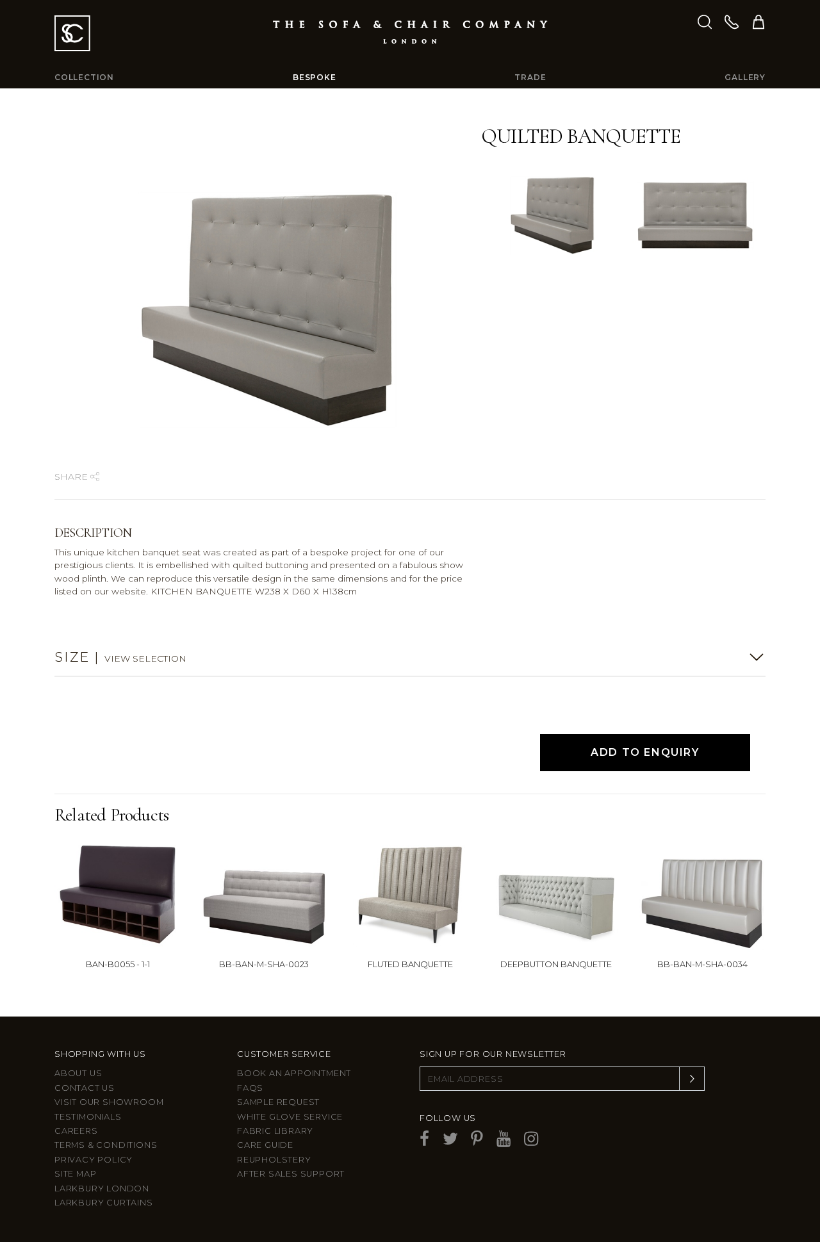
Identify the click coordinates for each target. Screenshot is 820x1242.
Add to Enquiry (645, 752)
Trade (530, 77)
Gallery (745, 77)
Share (72, 476)
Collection (84, 77)
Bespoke (314, 77)
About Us (78, 1073)
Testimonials (88, 1117)
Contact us (84, 1088)
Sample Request (278, 1102)
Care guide (265, 1145)
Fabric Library (275, 1131)
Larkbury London (101, 1188)
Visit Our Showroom (108, 1102)
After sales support (291, 1174)
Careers (76, 1131)
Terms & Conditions (105, 1145)
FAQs (250, 1088)
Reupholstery (274, 1159)
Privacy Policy (93, 1159)
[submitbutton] (692, 1078)
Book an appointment (294, 1073)
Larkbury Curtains (103, 1202)
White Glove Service (290, 1117)
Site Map (75, 1174)
